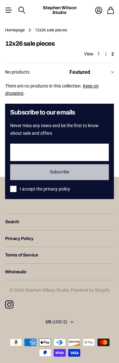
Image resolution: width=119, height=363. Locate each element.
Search (12, 221)
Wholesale (15, 271)
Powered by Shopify (90, 290)
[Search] (21, 10)
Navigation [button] (8, 10)
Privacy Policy (19, 238)
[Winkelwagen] (110, 10)
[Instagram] (9, 305)
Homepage (15, 30)
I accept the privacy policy (45, 188)
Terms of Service (21, 255)
